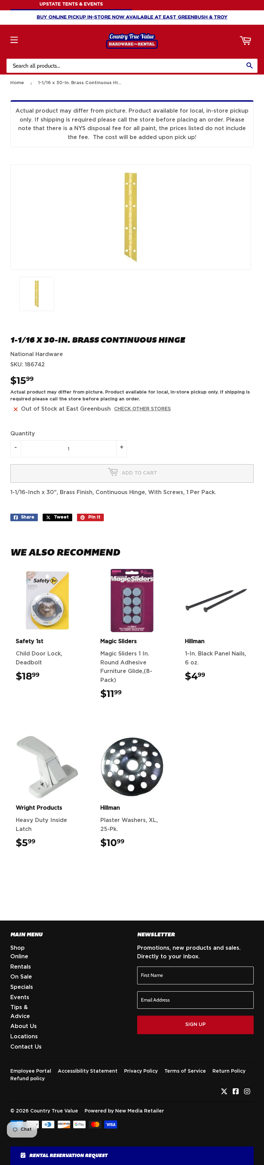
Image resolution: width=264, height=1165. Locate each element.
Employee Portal (30, 1071)
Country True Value (54, 1111)
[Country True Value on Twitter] (224, 1092)
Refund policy (27, 1078)
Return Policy (228, 1071)
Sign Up (195, 1024)
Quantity (22, 433)
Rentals (20, 967)
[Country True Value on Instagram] (247, 1092)
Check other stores (142, 409)
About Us (23, 1026)
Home (17, 83)
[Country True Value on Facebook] (236, 1092)
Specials (21, 987)
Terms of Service (185, 1071)
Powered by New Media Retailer (124, 1111)
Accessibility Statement (88, 1071)
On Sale (21, 977)
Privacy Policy (141, 1071)
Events (19, 997)
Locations (24, 1036)
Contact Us (26, 1047)
